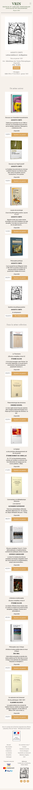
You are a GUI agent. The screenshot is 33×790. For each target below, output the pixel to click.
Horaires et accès (24, 749)
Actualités (8, 755)
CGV (24, 757)
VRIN (16, 6)
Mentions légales (24, 755)
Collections (9, 751)
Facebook (21, 781)
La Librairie (9, 753)
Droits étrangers (24, 751)
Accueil (9, 745)
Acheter (16, 68)
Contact (24, 747)
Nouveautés (9, 747)
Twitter (24, 781)
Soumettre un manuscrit (24, 753)
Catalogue (8, 757)
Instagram (28, 781)
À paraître (8, 749)
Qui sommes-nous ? (24, 745)
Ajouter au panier (20, 135)
